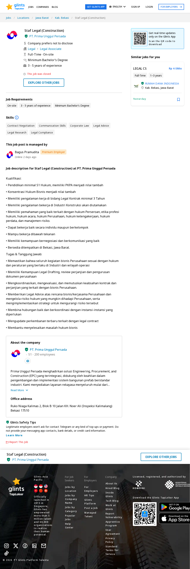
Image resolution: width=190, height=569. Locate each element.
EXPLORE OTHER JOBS (43, 83)
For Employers (169, 6)
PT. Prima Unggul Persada (47, 36)
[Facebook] (25, 546)
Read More (17, 390)
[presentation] (15, 7)
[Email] (43, 546)
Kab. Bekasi (62, 17)
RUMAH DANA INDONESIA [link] (162, 83)
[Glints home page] (15, 7)
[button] (26, 36)
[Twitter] (15, 546)
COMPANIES (42, 7)
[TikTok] (6, 553)
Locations (23, 17)
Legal (31, 49)
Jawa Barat (42, 17)
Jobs (31, 7)
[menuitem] (117, 7)
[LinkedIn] (34, 546)
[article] (157, 84)
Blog (55, 7)
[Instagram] (6, 546)
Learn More (14, 435)
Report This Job (18, 442)
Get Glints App (96, 6)
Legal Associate (50, 49)
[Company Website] (27, 361)
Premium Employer (53, 152)
